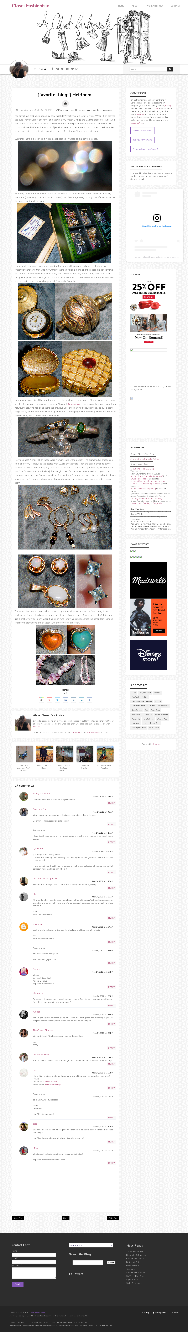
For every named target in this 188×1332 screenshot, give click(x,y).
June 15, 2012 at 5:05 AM (103, 1097)
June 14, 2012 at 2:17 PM (103, 1015)
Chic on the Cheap (135, 1258)
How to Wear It (137, 714)
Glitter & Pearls (50, 1082)
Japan (145, 723)
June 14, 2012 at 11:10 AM (102, 881)
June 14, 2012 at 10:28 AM (102, 851)
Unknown (37, 924)
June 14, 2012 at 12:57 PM (102, 972)
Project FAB (136, 719)
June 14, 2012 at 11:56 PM (102, 1073)
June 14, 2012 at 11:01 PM (102, 1057)
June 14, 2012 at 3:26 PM (103, 1033)
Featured (158, 701)
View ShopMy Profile (142, 139)
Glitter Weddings (53, 1084)
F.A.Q (146, 1313)
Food (146, 710)
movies (36, 726)
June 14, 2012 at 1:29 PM (103, 996)
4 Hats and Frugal (134, 1251)
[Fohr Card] (76, 69)
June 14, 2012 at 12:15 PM (102, 951)
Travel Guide (155, 710)
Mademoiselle (132, 1265)
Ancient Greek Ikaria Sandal (143, 456)
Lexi (35, 1070)
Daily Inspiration (145, 693)
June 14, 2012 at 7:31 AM (103, 796)
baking (168, 105)
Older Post (113, 1218)
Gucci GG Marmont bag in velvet (145, 483)
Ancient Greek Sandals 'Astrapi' (145, 459)
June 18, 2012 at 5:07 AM (103, 1151)
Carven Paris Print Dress (141, 461)
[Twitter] (62, 69)
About (135, 6)
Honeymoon (136, 723)
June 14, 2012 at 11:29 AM (102, 897)
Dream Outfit (155, 723)
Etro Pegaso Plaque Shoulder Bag (146, 498)
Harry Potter (76, 732)
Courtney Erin (39, 809)
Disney (155, 108)
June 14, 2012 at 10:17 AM (102, 833)
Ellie (35, 894)
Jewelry (109, 110)
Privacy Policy (160, 1313)
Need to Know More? (142, 130)
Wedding (148, 714)
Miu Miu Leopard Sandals (142, 466)
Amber (36, 1011)
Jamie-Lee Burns (41, 1054)
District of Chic (133, 1262)
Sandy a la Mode (41, 793)
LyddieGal (38, 848)
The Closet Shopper (43, 1030)
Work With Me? (154, 6)
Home (121, 6)
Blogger (157, 744)
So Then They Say (135, 1276)
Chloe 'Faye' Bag (138, 478)
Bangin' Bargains (161, 714)
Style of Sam (132, 1279)
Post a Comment (65, 110)
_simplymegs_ (170, 257)
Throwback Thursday (139, 706)
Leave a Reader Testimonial (145, 149)
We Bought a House (139, 728)
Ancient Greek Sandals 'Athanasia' (146, 476)
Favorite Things (99, 110)
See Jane (130, 1269)
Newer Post (18, 1218)
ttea (35, 1123)
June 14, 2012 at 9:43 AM (103, 812)
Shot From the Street (135, 1272)
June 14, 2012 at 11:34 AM (102, 927)
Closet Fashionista (30, 6)
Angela (36, 969)
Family (88, 110)
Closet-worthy (163, 706)
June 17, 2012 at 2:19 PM (103, 1127)
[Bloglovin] (72, 69)
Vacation (157, 693)
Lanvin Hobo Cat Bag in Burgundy (146, 503)
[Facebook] (52, 69)
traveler (140, 114)
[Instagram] (57, 69)
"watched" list (136, 123)
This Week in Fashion (139, 697)
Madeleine (38, 993)
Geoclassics (74, 404)
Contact (175, 6)
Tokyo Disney (154, 728)
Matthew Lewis (94, 732)
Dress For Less (137, 710)
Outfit (134, 693)
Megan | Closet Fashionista (147, 257)
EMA (35, 1148)
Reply (111, 803)
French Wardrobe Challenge (142, 701)
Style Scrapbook (134, 1283)
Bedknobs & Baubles (136, 1255)
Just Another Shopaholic (45, 878)
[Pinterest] (67, 69)
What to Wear (162, 719)
